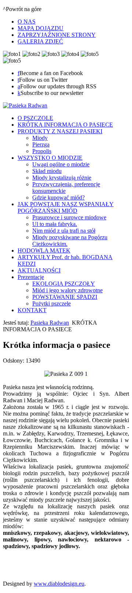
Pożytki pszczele (51, 303)
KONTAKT (32, 310)
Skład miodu (47, 171)
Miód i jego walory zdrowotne (67, 290)
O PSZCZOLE (35, 118)
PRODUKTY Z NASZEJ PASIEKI (60, 131)
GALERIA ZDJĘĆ (40, 41)
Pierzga (41, 144)
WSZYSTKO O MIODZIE (50, 158)
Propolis (41, 151)
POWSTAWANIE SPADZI (64, 297)
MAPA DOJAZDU (40, 28)
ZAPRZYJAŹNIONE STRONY (57, 35)
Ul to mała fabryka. (54, 224)
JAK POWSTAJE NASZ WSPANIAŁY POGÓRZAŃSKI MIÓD (66, 207)
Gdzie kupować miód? (58, 197)
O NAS (27, 21)
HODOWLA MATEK (44, 250)
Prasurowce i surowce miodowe (69, 217)
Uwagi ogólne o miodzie (60, 164)
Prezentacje (31, 277)
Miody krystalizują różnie (61, 177)
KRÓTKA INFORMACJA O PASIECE (65, 124)
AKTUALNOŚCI (39, 270)
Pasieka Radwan (49, 323)
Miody (40, 138)
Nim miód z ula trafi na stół (63, 230)
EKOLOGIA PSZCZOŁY (63, 283)
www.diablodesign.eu (59, 583)
